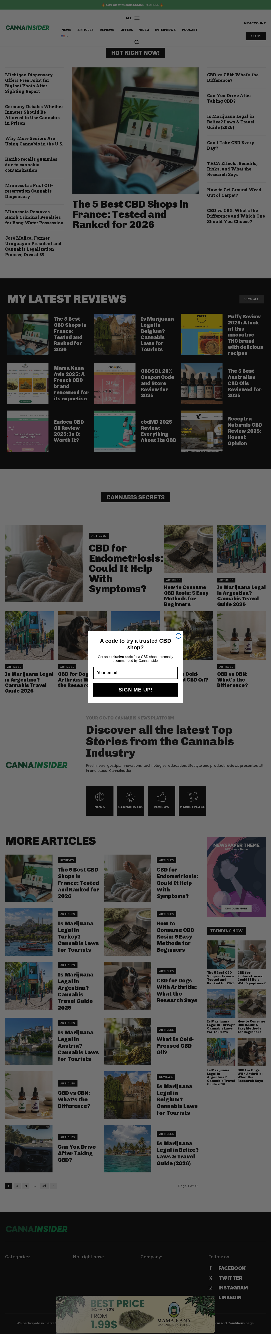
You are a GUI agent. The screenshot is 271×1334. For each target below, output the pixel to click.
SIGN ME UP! (136, 690)
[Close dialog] (178, 635)
